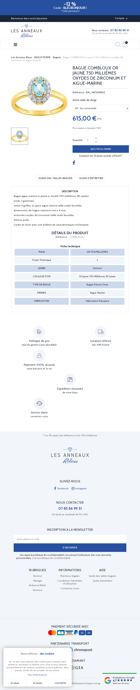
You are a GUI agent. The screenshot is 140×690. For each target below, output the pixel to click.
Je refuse (15, 683)
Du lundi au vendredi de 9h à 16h (110, 33)
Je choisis (37, 683)
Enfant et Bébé (37, 585)
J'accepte (60, 683)
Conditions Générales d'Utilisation (70, 582)
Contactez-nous (70, 588)
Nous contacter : (110, 30)
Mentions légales (70, 575)
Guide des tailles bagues (55, 178)
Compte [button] (122, 18)
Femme (37, 575)
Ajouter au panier (100, 149)
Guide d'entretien (91, 178)
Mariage (37, 580)
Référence (61, 237)
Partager (74, 163)
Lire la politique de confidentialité (51, 558)
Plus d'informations (37, 674)
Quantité (77, 140)
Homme (37, 590)
